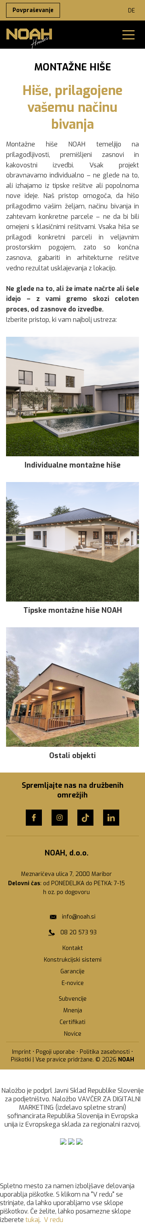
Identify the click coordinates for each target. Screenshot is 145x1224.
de (131, 10)
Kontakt (72, 948)
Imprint (21, 1052)
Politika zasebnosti (105, 1052)
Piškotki (21, 1059)
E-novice (73, 983)
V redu (53, 1220)
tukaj (32, 1220)
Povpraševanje (33, 10)
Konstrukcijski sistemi (73, 960)
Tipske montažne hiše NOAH (72, 610)
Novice (72, 1034)
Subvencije (73, 999)
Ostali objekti (72, 755)
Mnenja (72, 1010)
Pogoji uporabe (55, 1052)
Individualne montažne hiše (72, 465)
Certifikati (72, 1022)
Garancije (72, 971)
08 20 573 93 (78, 932)
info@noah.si (78, 917)
